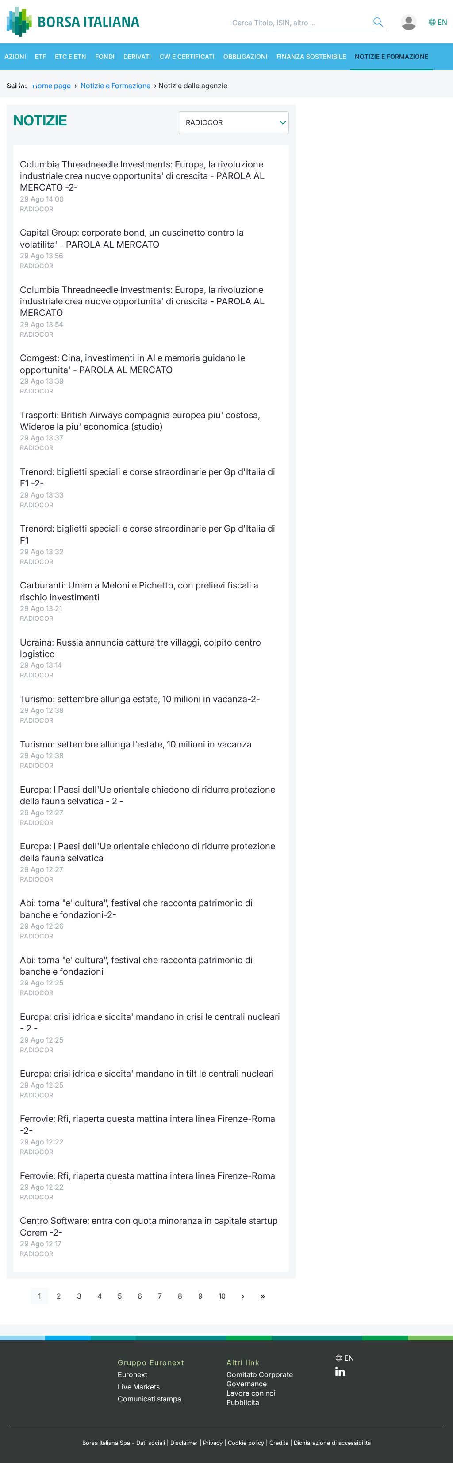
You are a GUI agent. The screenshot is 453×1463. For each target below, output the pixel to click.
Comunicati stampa (149, 1398)
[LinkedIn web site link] (340, 1373)
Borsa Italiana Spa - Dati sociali (123, 1443)
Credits (278, 1443)
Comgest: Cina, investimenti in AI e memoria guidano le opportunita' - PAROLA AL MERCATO (132, 363)
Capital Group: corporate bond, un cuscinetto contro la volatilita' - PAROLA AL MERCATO (132, 238)
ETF (40, 56)
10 (222, 1296)
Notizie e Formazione (391, 56)
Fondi (105, 56)
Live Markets (139, 1386)
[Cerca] (377, 23)
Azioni (15, 56)
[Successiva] (243, 1296)
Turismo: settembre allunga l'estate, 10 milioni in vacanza (136, 744)
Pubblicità (242, 1402)
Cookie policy (246, 1443)
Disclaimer (184, 1443)
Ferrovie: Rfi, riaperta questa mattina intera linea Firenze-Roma (147, 1175)
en (442, 22)
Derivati (137, 56)
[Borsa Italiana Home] (73, 22)
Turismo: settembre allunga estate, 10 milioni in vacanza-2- (140, 698)
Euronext (132, 1374)
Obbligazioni (245, 56)
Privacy (213, 1443)
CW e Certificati (187, 56)
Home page (51, 85)
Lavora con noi (251, 1393)
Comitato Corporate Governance (259, 1379)
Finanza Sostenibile (311, 56)
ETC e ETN (70, 56)
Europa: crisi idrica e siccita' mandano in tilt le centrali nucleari (147, 1073)
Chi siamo (21, 83)
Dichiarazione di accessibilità (332, 1443)
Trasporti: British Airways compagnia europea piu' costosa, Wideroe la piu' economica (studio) (140, 420)
